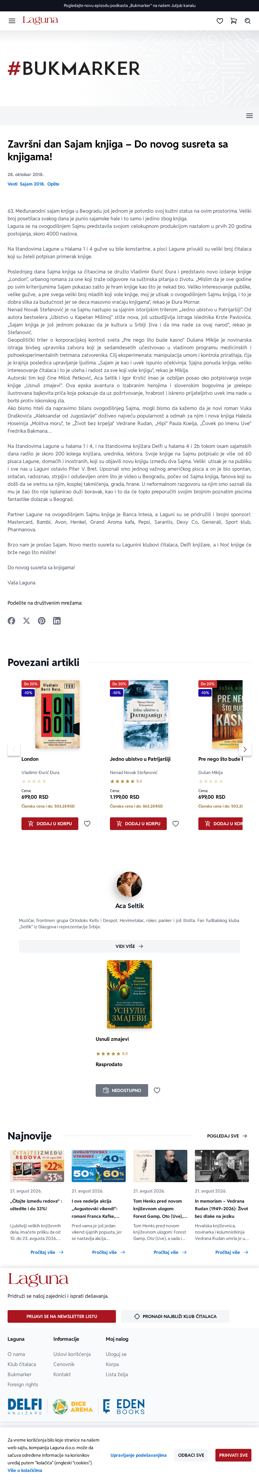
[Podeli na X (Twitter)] (26, 621)
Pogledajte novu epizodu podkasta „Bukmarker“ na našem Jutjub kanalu (130, 5)
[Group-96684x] (123, 1406)
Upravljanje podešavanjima (139, 1455)
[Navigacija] (129, 115)
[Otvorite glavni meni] (12, 20)
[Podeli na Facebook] (11, 621)
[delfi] (25, 1406)
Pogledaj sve (223, 1136)
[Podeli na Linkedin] (57, 621)
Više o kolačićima (25, 1470)
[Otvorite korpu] (234, 21)
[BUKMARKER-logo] (74, 68)
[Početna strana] (41, 20)
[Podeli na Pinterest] (41, 621)
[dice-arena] (72, 1406)
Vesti (12, 184)
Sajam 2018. (32, 184)
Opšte (53, 184)
